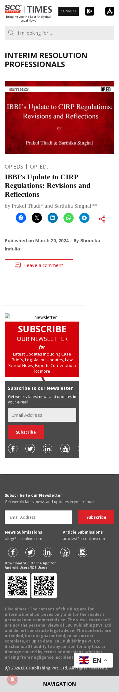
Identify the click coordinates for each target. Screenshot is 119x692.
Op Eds (14, 166)
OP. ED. (39, 166)
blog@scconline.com (23, 538)
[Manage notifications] (12, 680)
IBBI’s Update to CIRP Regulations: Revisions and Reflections (47, 185)
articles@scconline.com (84, 538)
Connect (68, 11)
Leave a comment (43, 265)
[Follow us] (12, 448)
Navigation (59, 684)
